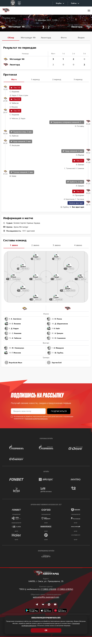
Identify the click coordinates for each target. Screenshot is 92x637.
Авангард (46, 37)
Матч (14, 79)
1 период (35, 79)
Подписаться (59, 411)
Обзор (11, 37)
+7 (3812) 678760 (65, 589)
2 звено (35, 245)
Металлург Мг (28, 37)
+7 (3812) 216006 (48, 589)
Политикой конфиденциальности (36, 419)
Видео (81, 37)
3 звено (57, 245)
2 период (56, 79)
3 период (78, 79)
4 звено (78, 245)
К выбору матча (9, 18)
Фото (64, 37)
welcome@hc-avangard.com (46, 597)
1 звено (14, 245)
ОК (46, 630)
